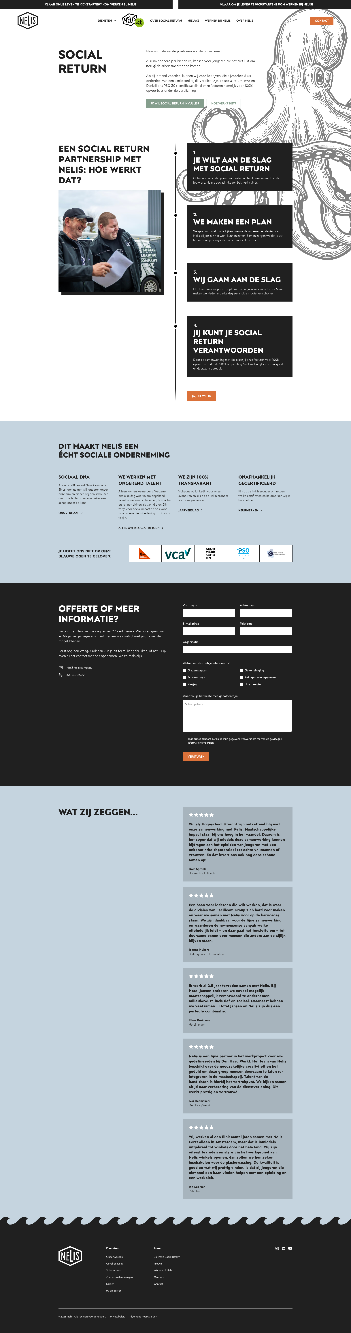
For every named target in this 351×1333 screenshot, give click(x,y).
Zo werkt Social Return (167, 1256)
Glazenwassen (114, 1256)
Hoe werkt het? (223, 103)
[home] (28, 20)
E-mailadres (191, 624)
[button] (107, 20)
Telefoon (246, 624)
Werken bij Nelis (218, 21)
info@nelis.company (79, 668)
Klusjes (110, 1284)
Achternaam (248, 605)
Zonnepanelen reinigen (119, 1277)
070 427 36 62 (75, 675)
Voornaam (190, 605)
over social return (166, 21)
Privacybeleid (117, 1316)
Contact (322, 21)
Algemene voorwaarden (143, 1316)
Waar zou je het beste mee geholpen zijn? (210, 696)
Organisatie (191, 642)
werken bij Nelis (81, 4)
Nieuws (193, 21)
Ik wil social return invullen (175, 103)
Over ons (159, 1277)
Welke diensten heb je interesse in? (206, 663)
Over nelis (244, 21)
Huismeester (113, 1290)
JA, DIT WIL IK (201, 396)
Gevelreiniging (114, 1263)
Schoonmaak (113, 1270)
